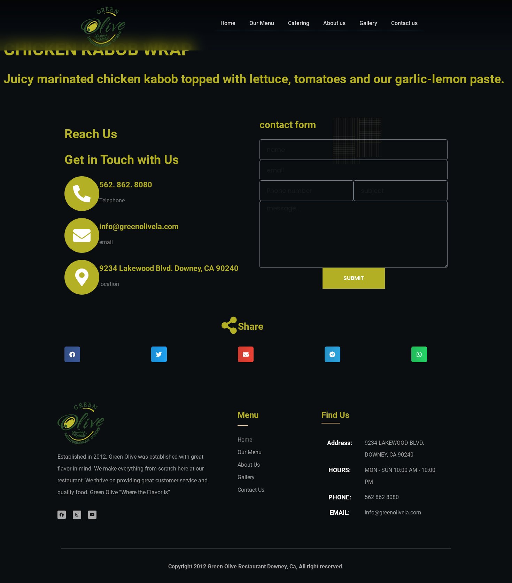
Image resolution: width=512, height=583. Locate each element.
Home (227, 23)
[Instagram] (77, 515)
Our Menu (261, 23)
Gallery (368, 23)
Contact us (404, 23)
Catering (298, 23)
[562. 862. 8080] (81, 193)
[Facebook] (61, 515)
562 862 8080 (382, 497)
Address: (339, 442)
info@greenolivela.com (139, 226)
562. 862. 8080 (125, 184)
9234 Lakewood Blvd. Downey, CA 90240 (169, 268)
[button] (72, 354)
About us (334, 23)
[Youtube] (92, 515)
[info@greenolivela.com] (81, 235)
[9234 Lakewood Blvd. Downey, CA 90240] (81, 277)
